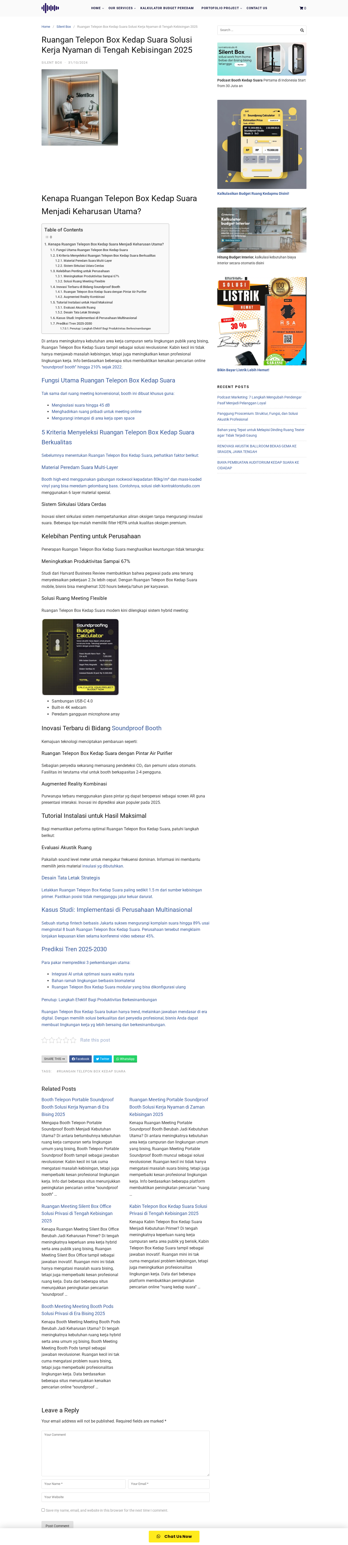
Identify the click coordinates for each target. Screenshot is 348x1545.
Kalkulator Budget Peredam (167, 8)
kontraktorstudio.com (181, 486)
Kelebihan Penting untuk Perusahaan (83, 271)
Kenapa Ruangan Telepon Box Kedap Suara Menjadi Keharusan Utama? (106, 244)
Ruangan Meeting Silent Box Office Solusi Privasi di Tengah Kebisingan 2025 (77, 1214)
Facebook (82, 1059)
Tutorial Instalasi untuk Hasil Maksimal (84, 302)
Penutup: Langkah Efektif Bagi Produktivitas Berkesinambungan (110, 328)
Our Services (121, 8)
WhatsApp (127, 1059)
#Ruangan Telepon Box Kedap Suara (91, 1071)
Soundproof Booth (137, 728)
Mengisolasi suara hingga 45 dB (81, 405)
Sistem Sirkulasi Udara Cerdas (84, 266)
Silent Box (64, 27)
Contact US (257, 8)
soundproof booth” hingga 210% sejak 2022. (83, 367)
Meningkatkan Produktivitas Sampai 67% (91, 276)
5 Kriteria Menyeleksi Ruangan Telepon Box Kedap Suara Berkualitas (106, 255)
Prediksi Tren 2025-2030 (74, 323)
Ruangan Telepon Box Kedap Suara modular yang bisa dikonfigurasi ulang (119, 987)
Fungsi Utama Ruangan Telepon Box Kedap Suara (92, 250)
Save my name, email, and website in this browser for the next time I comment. (107, 1510)
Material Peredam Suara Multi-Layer (88, 261)
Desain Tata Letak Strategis (82, 312)
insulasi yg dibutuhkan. (103, 866)
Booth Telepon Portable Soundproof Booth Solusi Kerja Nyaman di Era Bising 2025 (78, 1107)
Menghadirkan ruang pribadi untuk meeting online (96, 411)
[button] (174, 1536)
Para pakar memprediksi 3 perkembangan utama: (86, 962)
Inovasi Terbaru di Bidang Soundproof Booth (88, 287)
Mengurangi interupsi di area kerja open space (93, 418)
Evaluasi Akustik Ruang (79, 307)
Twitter (104, 1059)
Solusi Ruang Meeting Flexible (84, 281)
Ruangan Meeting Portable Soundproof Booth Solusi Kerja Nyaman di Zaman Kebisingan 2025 (168, 1107)
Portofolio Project (220, 8)
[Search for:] (261, 30)
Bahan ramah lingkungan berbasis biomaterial (93, 980)
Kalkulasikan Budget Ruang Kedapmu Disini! (253, 193)
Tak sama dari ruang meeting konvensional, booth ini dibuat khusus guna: (108, 393)
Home (96, 8)
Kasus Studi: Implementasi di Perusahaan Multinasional (96, 318)
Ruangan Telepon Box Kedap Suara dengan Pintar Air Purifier (105, 292)
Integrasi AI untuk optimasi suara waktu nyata (93, 974)
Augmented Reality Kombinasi (84, 297)
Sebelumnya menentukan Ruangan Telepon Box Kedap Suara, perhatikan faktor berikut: (120, 455)
